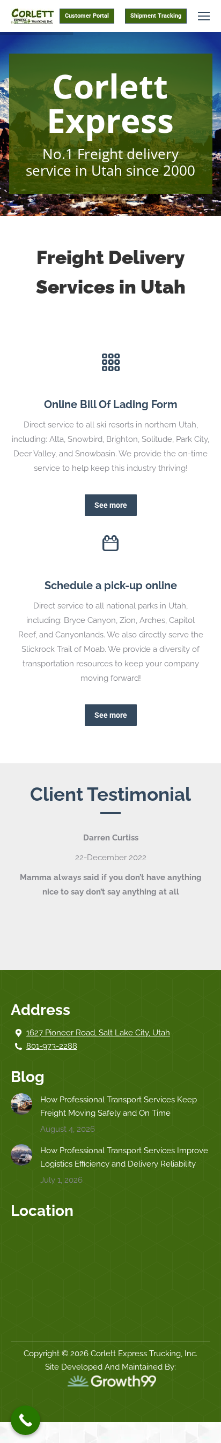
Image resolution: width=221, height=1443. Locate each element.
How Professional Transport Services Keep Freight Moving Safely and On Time (118, 1106)
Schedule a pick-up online (111, 585)
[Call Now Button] (25, 1420)
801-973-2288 (51, 1046)
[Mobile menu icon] (203, 16)
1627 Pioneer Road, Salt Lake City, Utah (98, 1033)
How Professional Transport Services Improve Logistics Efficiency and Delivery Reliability (124, 1157)
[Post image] (21, 1104)
